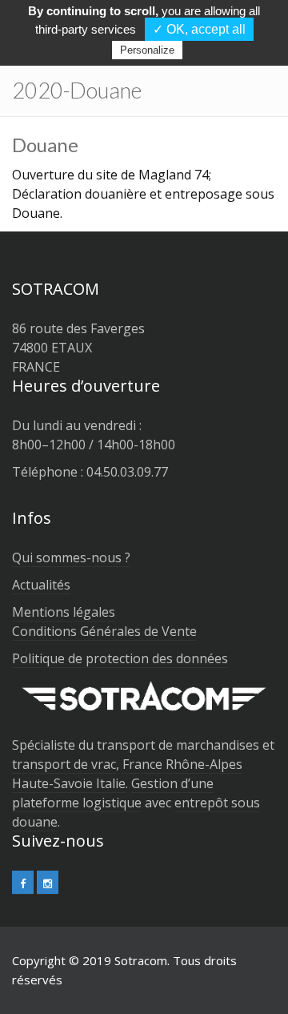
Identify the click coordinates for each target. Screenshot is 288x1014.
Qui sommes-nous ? (71, 557)
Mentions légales (63, 612)
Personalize (147, 50)
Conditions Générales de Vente (104, 631)
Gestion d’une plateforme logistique (113, 793)
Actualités (41, 585)
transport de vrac (64, 764)
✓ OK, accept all (199, 29)
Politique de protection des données (120, 658)
